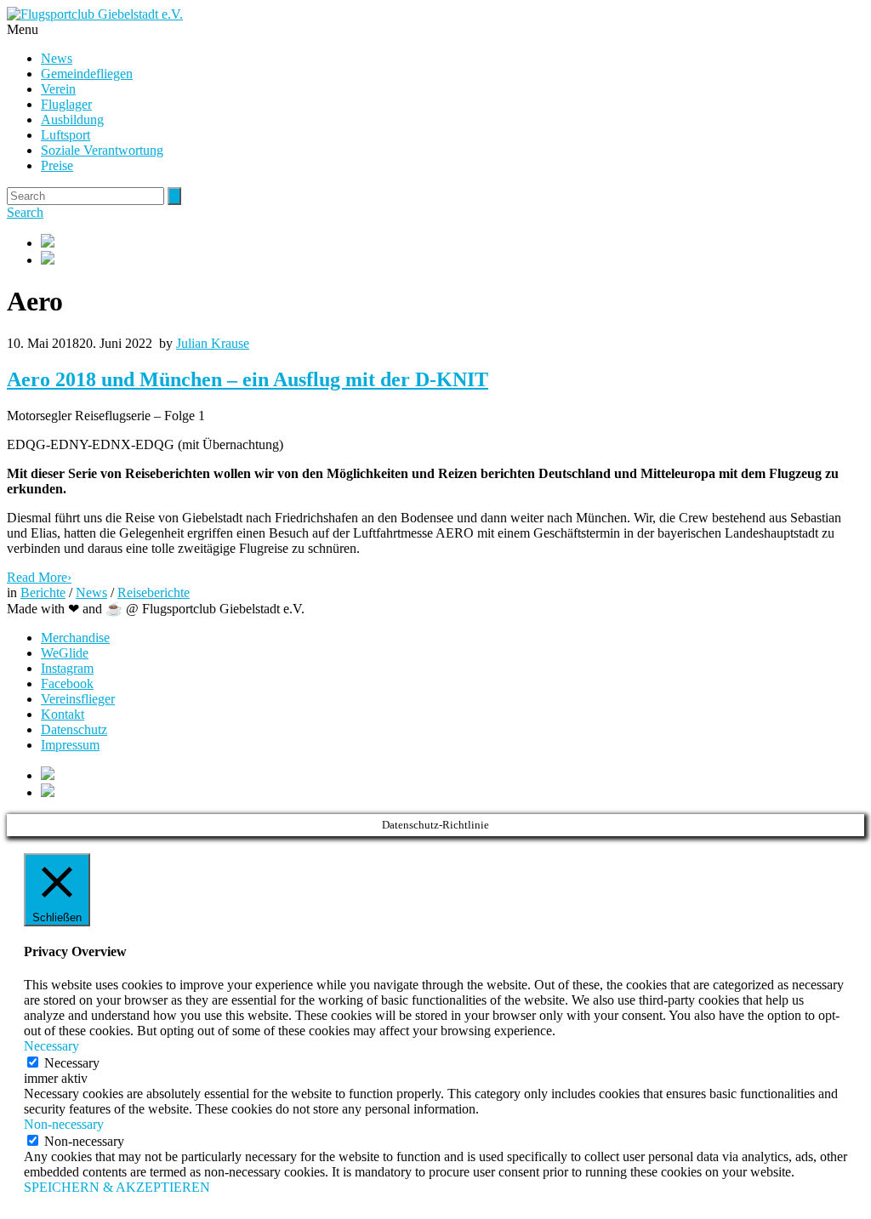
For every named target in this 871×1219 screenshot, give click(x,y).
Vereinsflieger (78, 699)
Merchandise (75, 637)
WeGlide (64, 653)
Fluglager (66, 104)
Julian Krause (212, 343)
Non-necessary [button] (64, 1124)
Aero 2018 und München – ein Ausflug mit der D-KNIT (247, 379)
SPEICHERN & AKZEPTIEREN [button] (117, 1187)
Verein (58, 89)
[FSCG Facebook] (452, 242)
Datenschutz (74, 729)
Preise (57, 165)
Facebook (67, 683)
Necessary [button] (51, 1046)
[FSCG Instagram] (452, 259)
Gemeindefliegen (87, 73)
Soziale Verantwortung (102, 150)
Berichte (42, 592)
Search (25, 212)
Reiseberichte (153, 592)
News (56, 58)
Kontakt (62, 714)
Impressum (70, 745)
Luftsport (65, 135)
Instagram (67, 668)
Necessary (72, 1063)
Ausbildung (72, 119)
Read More (39, 577)
